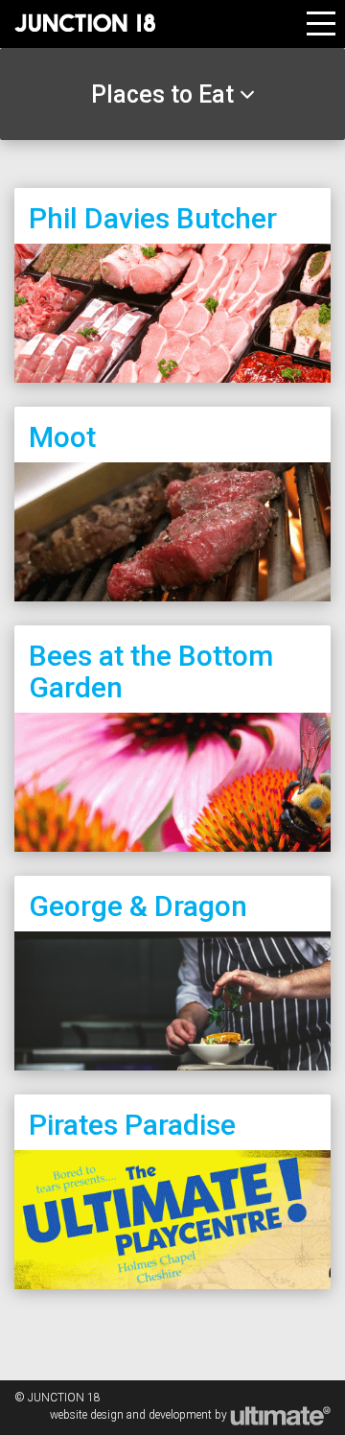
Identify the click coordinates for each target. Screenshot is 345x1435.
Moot (62, 437)
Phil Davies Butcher (153, 218)
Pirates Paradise (132, 1124)
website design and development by (140, 1415)
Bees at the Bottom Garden (151, 671)
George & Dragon (138, 906)
